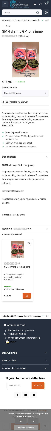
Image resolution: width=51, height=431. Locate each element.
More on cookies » (26, 427)
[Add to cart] (27, 296)
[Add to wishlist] (28, 243)
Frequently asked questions (21, 330)
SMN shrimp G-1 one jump (17, 267)
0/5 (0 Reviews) (22, 36)
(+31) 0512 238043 (17, 334)
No (33, 421)
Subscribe (38, 385)
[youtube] (33, 395)
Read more (7, 125)
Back (8, 26)
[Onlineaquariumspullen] (19, 4)
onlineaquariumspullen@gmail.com (24, 338)
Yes (20, 421)
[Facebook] (17, 395)
